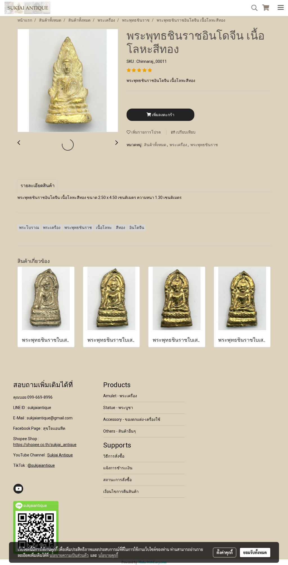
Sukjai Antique (60, 455)
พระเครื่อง (179, 145)
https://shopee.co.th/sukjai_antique (44, 444)
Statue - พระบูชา (118, 407)
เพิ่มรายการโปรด (145, 132)
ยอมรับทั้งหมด (255, 552)
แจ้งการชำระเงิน (117, 468)
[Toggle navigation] (280, 8)
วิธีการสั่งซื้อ (113, 456)
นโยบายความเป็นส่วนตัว (69, 555)
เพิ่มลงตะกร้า (162, 114)
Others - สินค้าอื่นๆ (119, 431)
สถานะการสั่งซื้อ (117, 479)
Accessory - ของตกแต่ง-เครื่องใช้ (131, 419)
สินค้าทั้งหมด (155, 145)
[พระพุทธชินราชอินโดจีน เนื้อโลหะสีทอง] (68, 80)
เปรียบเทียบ (185, 132)
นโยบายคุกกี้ (108, 555)
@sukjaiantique (41, 465)
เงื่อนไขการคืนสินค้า (121, 491)
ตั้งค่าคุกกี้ (225, 552)
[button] (252, 8)
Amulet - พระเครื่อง (120, 396)
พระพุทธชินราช (204, 145)
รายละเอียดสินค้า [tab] (38, 185)
